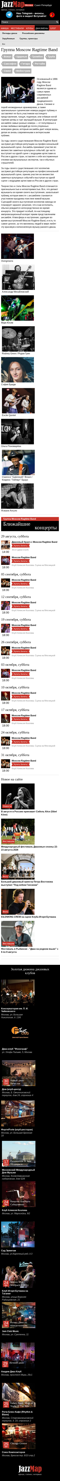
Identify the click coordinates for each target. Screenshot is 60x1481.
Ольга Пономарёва (11, 446)
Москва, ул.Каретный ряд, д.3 (16, 1254)
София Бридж (8, 384)
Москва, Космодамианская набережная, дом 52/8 (16, 1177)
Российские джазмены (33, 33)
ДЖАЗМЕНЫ (42, 28)
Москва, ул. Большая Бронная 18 (16, 1134)
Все (3, 44)
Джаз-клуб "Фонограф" (15, 1049)
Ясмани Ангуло (9, 510)
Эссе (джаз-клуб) (20, 550)
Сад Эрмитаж (8, 1250)
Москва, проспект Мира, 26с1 (16, 1375)
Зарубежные (8, 39)
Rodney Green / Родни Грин (16, 353)
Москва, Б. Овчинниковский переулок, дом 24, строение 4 (17, 1093)
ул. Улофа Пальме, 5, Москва (17, 1052)
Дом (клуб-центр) (11, 1089)
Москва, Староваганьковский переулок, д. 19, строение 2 (17, 1419)
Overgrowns (7, 261)
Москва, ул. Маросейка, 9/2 (16, 1213)
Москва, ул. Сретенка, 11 (15, 1334)
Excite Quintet (9, 415)
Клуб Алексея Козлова (23, 587)
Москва (29, 5)
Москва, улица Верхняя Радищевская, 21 (14, 1298)
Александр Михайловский (15, 292)
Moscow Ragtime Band (24, 557)
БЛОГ (53, 28)
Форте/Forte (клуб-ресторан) (17, 1129)
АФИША (5, 28)
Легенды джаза (9, 33)
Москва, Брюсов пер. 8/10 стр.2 (18, 1455)
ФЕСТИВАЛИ (17, 28)
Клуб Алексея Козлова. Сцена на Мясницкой (33, 565)
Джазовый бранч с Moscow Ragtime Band (34, 542)
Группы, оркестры (29, 39)
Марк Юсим (7, 323)
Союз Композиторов (13, 1452)
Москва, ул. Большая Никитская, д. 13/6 (12, 1016)
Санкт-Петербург (43, 5)
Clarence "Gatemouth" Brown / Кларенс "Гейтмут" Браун (17, 478)
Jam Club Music (10, 1331)
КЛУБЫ (29, 28)
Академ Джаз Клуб (11, 1371)
